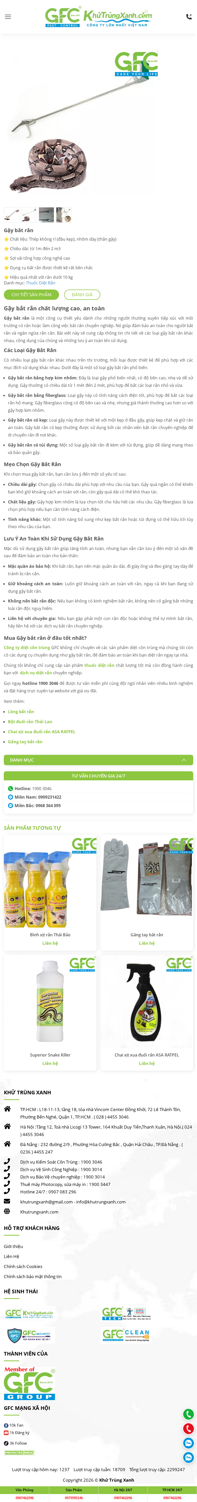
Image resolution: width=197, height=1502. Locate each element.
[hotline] (189, 17)
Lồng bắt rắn (21, 711)
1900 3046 (42, 788)
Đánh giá (82, 295)
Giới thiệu (13, 1246)
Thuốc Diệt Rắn (40, 282)
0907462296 (25, 1498)
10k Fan (16, 1425)
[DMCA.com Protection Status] (19, 1453)
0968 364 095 (48, 805)
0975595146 (74, 1498)
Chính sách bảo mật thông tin (33, 1276)
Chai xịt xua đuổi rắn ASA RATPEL (41, 732)
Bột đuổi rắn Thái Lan (30, 721)
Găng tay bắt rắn (25, 742)
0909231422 (49, 797)
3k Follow (18, 1443)
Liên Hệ (11, 1256)
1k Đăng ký (19, 1432)
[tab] (31, 295)
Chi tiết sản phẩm (31, 295)
